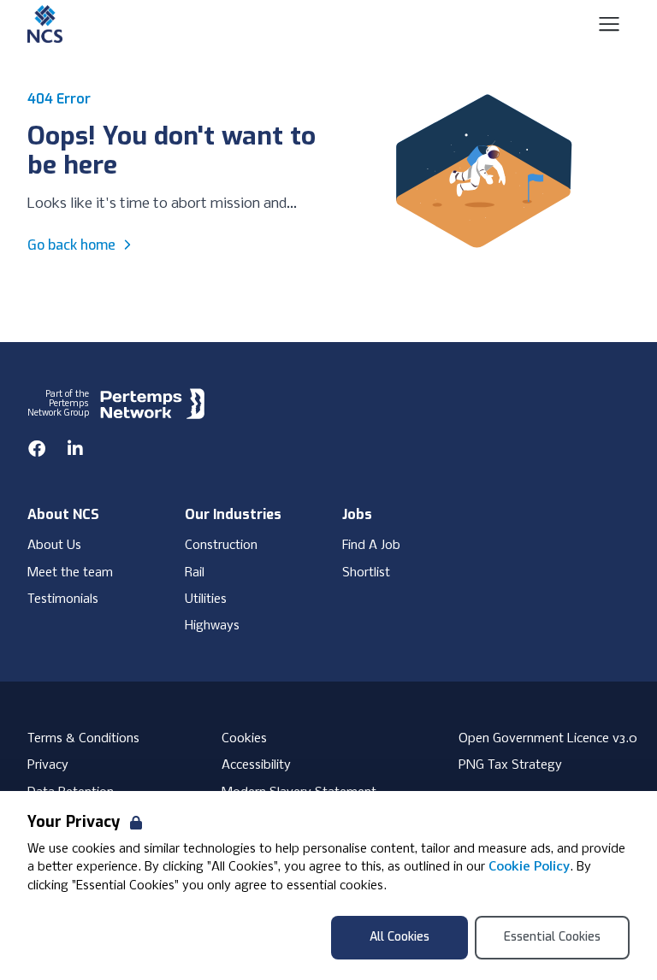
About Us (54, 545)
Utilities (206, 599)
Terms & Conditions (83, 739)
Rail (194, 573)
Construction (221, 545)
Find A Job (371, 545)
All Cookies (399, 937)
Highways (212, 626)
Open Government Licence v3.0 (548, 739)
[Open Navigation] (609, 23)
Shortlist (366, 573)
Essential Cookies (552, 937)
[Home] (44, 24)
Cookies (244, 739)
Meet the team (70, 573)
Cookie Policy (529, 867)
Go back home (71, 245)
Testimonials (62, 599)
